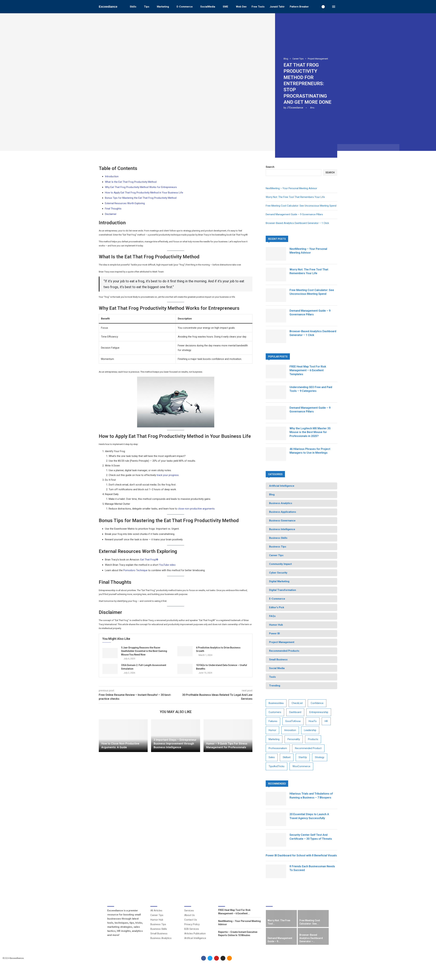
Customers (275, 712)
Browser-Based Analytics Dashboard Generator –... (311, 938)
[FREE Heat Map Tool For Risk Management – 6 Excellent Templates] (276, 371)
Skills (133, 6)
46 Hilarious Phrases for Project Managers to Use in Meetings (310, 450)
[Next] (328, 903)
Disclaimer (110, 214)
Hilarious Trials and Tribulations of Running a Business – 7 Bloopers (311, 795)
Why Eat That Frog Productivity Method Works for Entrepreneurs (141, 187)
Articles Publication (195, 933)
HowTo (313, 721)
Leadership (310, 730)
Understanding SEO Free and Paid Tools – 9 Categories (311, 389)
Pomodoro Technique (135, 570)
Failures (273, 721)
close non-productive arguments (196, 508)
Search (270, 166)
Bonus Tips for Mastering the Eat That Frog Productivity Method (140, 197)
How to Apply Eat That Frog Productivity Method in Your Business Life (144, 192)
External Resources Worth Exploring (125, 203)
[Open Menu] (333, 6)
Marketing (163, 6)
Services (189, 910)
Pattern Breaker (299, 6)
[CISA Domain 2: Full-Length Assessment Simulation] (110, 669)
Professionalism (278, 748)
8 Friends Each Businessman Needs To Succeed (312, 868)
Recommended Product (308, 748)
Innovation (290, 730)
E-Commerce (185, 6)
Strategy (319, 757)
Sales (272, 757)
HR (326, 721)
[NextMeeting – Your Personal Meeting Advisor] (276, 254)
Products (313, 739)
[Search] (328, 6)
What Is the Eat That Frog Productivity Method (131, 181)
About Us (189, 915)
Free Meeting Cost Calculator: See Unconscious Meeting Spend (301, 205)
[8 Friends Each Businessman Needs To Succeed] (276, 871)
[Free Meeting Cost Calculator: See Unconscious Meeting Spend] (276, 295)
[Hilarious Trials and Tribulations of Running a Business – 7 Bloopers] (276, 798)
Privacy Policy (192, 924)
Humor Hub (156, 920)
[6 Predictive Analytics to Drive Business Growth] (185, 651)
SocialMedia (207, 6)
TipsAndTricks (276, 766)
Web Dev (241, 6)
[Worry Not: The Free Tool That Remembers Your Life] (276, 274)
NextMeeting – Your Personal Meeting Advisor (291, 188)
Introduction (112, 176)
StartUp (303, 757)
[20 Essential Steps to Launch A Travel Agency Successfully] (276, 819)
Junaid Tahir (277, 6)
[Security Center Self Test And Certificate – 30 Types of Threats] (276, 840)
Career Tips (156, 915)
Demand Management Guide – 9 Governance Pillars (294, 214)
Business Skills (158, 929)
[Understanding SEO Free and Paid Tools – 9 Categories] (276, 392)
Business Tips (158, 924)
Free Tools (258, 6)
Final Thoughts (113, 208)
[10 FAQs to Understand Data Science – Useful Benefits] (185, 669)
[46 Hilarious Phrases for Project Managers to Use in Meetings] (276, 454)
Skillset (287, 757)
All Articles (156, 910)
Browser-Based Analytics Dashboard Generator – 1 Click (297, 223)
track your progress (168, 475)
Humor (272, 730)
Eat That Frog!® (149, 559)
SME (225, 6)
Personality (293, 739)
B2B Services (191, 929)
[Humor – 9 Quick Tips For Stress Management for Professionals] (228, 735)
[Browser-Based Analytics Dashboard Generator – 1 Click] (276, 336)
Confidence (317, 703)
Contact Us (190, 920)
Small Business (158, 933)
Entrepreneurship (318, 712)
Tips (146, 6)
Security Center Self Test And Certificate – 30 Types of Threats (311, 836)
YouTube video (167, 564)
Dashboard (295, 712)
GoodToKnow (293, 721)
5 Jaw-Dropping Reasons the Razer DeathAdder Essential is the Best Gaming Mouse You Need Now (144, 651)
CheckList (297, 703)
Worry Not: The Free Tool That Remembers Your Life (295, 197)
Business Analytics (161, 938)
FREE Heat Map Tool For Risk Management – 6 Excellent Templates (308, 370)
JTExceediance (295, 107)
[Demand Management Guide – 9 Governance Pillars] (276, 316)
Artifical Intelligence (195, 938)
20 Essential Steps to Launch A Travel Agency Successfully (309, 816)
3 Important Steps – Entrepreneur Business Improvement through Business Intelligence (175, 743)
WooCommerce (301, 766)
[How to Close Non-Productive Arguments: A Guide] (123, 735)
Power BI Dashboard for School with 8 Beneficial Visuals (301, 855)
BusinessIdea (276, 703)
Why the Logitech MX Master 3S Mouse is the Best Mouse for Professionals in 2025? (310, 432)
